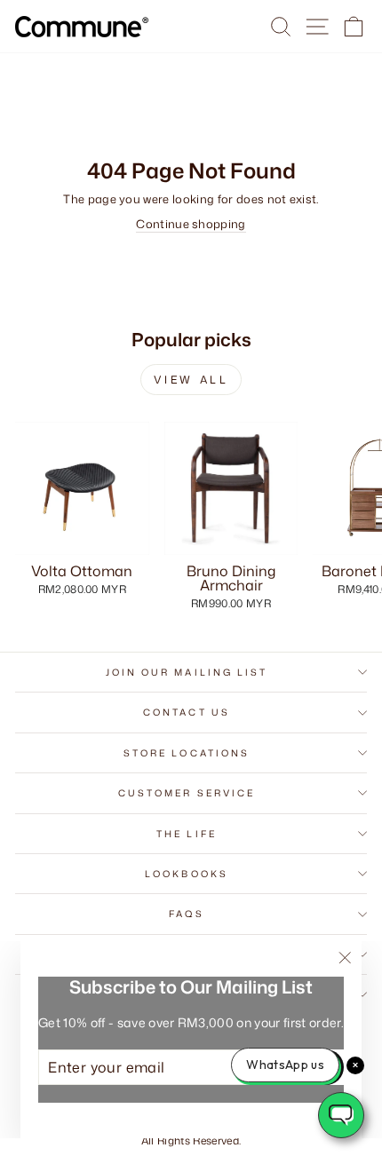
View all (191, 379)
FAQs (186, 913)
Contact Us (186, 712)
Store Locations (186, 753)
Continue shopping (190, 224)
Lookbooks (186, 873)
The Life (186, 833)
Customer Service (186, 793)
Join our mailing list (187, 672)
